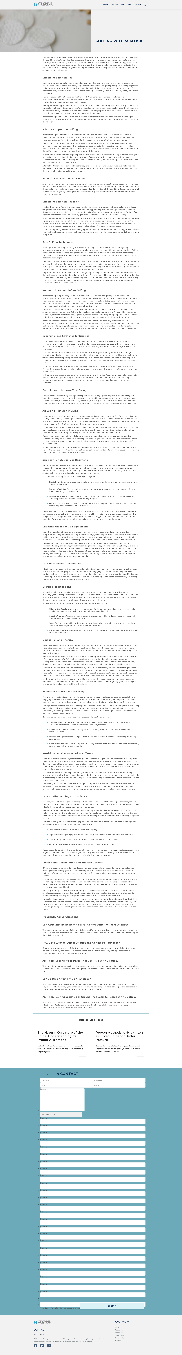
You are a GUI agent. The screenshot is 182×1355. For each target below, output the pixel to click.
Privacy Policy (120, 1338)
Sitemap (118, 1341)
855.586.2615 (39, 1334)
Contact (137, 5)
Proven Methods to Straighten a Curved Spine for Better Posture (119, 1036)
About (105, 5)
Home (117, 1327)
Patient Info (126, 5)
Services (114, 5)
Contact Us (119, 1333)
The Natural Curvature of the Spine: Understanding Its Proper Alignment (60, 1036)
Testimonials (119, 1335)
